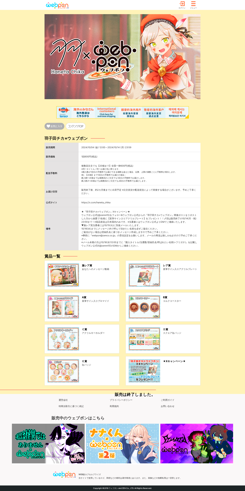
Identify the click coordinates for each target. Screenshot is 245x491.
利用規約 (114, 406)
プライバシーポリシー (121, 399)
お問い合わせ (167, 406)
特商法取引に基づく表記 (71, 406)
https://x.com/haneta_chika (95, 202)
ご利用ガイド (167, 399)
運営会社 (63, 399)
